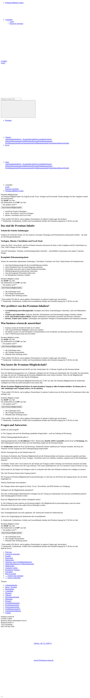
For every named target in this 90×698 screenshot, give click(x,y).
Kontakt (8, 556)
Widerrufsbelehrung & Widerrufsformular (19, 564)
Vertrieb (66, 143)
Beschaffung (33, 139)
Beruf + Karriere (23, 139)
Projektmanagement (12, 143)
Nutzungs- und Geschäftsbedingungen (18, 562)
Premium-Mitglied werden (14, 191)
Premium (8, 120)
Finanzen (48, 139)
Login (12, 22)
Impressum (9, 558)
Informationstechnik (18, 141)
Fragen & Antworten (12, 554)
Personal (35, 141)
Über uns (8, 552)
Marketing (28, 141)
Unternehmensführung (56, 143)
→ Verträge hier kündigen (14, 576)
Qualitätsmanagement (40, 143)
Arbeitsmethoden (11, 139)
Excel (7, 145)
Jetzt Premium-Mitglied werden (11, 207)
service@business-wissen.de (43, 660)
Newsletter (9, 572)
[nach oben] (2, 696)
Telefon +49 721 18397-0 (43, 643)
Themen (8, 137)
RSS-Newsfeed (10, 574)
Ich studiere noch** (10, 205)
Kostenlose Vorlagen (12, 570)
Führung (8, 141)
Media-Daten (9, 566)
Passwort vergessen (16, 23)
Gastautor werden (11, 568)
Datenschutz (9, 560)
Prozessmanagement (26, 143)
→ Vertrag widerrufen (13, 578)
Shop (7, 162)
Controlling (41, 139)
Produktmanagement (45, 141)
